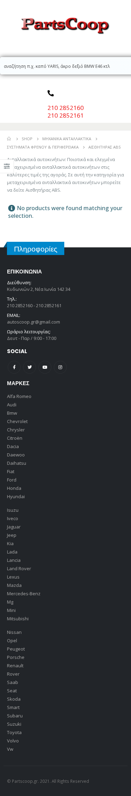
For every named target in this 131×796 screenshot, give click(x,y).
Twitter (29, 367)
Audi (11, 404)
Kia (10, 543)
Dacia (13, 446)
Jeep (11, 535)
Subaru (15, 716)
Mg (10, 602)
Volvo (13, 741)
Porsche (15, 657)
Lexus (13, 577)
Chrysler (16, 430)
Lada (12, 552)
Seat (12, 690)
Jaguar (14, 527)
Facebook (14, 367)
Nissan (14, 632)
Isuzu (13, 510)
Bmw (12, 413)
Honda (14, 488)
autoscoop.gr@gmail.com (33, 322)
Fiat (10, 471)
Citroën (14, 438)
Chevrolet (17, 421)
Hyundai (16, 496)
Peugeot (16, 649)
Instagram (60, 367)
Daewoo (16, 455)
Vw (10, 749)
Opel (12, 640)
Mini (11, 610)
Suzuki (14, 724)
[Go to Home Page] (9, 139)
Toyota (14, 732)
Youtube (44, 367)
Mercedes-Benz (24, 593)
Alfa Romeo (19, 396)
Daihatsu (16, 463)
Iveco (12, 518)
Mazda (14, 585)
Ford (11, 480)
